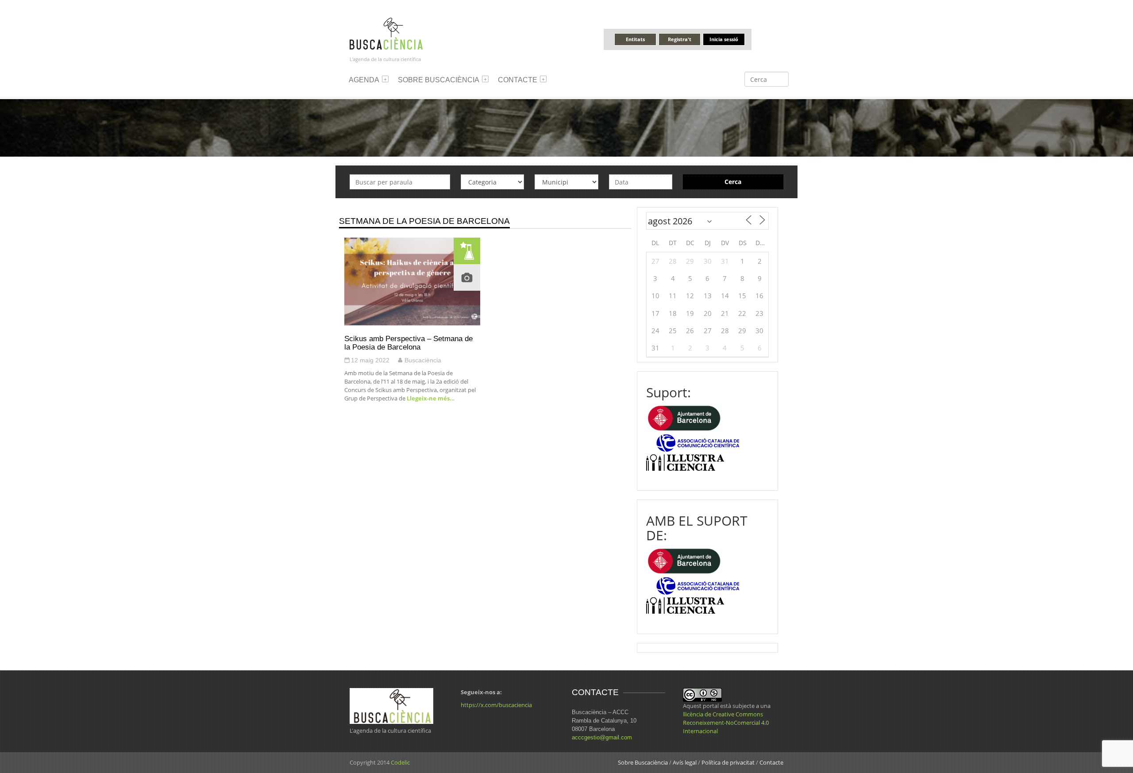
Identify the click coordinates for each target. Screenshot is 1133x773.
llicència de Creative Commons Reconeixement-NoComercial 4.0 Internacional (726, 722)
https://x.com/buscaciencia (496, 705)
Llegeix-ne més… (430, 398)
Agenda (364, 80)
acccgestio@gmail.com (602, 737)
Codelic (400, 762)
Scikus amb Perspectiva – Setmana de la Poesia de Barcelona (408, 342)
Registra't (679, 39)
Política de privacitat (728, 762)
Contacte (517, 80)
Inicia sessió (723, 39)
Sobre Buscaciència (438, 80)
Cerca (733, 181)
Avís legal (685, 762)
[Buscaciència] (386, 33)
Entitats (635, 39)
